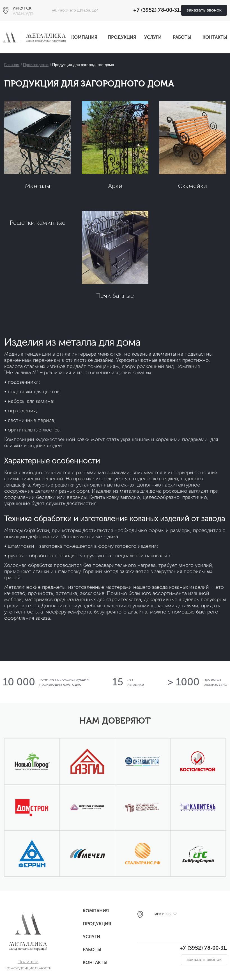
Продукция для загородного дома (83, 64)
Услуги (153, 37)
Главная (11, 64)
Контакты (215, 37)
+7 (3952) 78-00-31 (156, 10)
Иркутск (22, 8)
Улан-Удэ (23, 14)
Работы (182, 37)
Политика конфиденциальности (29, 962)
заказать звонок (204, 10)
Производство (36, 64)
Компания (84, 37)
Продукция (122, 37)
